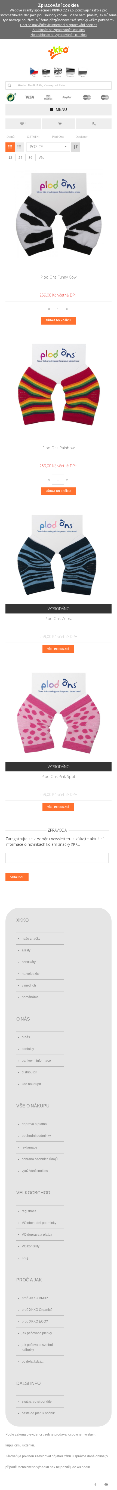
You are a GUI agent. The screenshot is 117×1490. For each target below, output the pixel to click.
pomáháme (30, 997)
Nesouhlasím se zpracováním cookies (58, 35)
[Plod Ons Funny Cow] (58, 218)
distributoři (29, 1072)
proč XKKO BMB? (35, 1298)
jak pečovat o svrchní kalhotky (37, 1347)
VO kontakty (30, 1246)
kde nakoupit (31, 1084)
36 (30, 158)
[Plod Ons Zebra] (58, 560)
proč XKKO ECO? (35, 1321)
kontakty (28, 1049)
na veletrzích (31, 974)
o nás (26, 1037)
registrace (29, 1211)
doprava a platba (34, 1124)
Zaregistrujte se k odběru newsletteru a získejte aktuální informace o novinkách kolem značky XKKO (54, 841)
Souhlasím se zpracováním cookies (58, 30)
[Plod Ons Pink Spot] (58, 718)
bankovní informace (36, 1060)
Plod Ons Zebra (58, 618)
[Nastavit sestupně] (75, 147)
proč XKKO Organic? (37, 1310)
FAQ (25, 1258)
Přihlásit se (94, 123)
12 (10, 158)
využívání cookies (35, 1171)
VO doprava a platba (37, 1234)
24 (20, 158)
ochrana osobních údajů (40, 1159)
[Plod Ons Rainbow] (58, 389)
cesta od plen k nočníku (39, 1413)
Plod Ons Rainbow (58, 447)
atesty (26, 950)
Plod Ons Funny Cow (58, 277)
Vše (41, 158)
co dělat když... (33, 1361)
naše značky (31, 939)
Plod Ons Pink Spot (58, 776)
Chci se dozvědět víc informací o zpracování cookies (58, 25)
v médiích (29, 985)
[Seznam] (19, 147)
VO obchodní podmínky (39, 1223)
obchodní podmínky (36, 1136)
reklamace (29, 1147)
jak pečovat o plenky (37, 1333)
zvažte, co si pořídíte (37, 1401)
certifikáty (29, 962)
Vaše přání (25, 123)
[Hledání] (9, 85)
